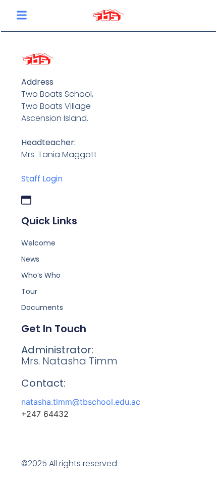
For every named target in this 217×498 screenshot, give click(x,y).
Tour (29, 291)
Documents (42, 307)
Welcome (38, 242)
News (30, 259)
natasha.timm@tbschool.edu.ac (80, 402)
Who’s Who (41, 275)
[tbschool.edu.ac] (26, 200)
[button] (21, 15)
